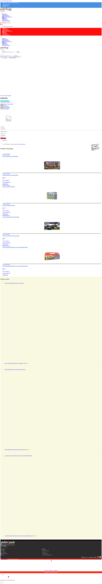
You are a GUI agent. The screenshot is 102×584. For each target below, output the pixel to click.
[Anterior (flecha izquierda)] (0, 583)
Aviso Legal (44, 552)
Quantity (1, 137)
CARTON (7, 107)
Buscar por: (2, 55)
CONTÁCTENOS (6, 20)
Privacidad (51, 570)
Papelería (3, 550)
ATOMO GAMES (10, 104)
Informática (4, 552)
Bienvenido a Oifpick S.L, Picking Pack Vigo (11, 2)
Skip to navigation (3, 0)
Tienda (3, 549)
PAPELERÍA (5, 29)
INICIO (5, 14)
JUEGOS (5, 56)
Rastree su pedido (5, 5)
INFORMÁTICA (7, 30)
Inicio (1, 56)
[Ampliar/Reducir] (0, 582)
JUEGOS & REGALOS (7, 31)
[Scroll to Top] (0, 581)
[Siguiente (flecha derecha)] (1, 583)
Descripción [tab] (5, 140)
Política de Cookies (45, 553)
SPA (5, 105)
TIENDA (5, 18)
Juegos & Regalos (4, 553)
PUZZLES (8, 154)
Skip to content (9, 0)
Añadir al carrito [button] (5, 184)
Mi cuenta (4, 6)
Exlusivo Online (6, 108)
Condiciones (55, 570)
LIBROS (5, 17)
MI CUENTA (5, 19)
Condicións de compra (45, 550)
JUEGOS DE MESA (12, 56)
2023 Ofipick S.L (4, 559)
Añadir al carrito (3, 138)
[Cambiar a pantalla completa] (1, 582)
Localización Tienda (6, 4)
